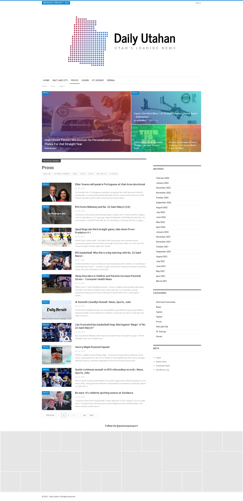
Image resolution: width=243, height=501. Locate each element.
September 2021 (163, 251)
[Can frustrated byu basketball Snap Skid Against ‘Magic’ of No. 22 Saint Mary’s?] (56, 332)
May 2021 (160, 271)
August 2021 (161, 256)
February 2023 (162, 178)
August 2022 (161, 207)
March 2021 (161, 281)
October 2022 (162, 198)
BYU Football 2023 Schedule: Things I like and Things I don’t (148, 145)
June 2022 (161, 217)
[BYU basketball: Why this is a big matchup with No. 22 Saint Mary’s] (56, 260)
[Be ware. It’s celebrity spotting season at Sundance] (56, 400)
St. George (98, 80)
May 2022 (160, 222)
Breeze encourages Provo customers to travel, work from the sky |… (182, 145)
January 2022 (162, 232)
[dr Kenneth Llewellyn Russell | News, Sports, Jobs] (56, 309)
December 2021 (163, 237)
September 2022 (163, 202)
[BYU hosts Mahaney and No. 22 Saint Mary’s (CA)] (56, 214)
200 (84, 415)
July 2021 (160, 261)
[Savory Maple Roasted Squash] (56, 354)
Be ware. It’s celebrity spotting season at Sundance (104, 392)
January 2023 (162, 183)
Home (46, 80)
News (75, 174)
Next (92, 415)
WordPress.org (162, 369)
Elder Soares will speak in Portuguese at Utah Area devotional (110, 184)
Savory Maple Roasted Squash (92, 347)
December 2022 (163, 188)
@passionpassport (127, 425)
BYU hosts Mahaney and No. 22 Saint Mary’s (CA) (102, 206)
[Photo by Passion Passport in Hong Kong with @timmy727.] (152, 441)
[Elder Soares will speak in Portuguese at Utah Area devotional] (56, 192)
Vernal (111, 80)
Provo (74, 80)
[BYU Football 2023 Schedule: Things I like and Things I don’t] (148, 138)
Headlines (47, 174)
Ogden (85, 80)
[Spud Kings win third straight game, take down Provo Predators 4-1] (56, 237)
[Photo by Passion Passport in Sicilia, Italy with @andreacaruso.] (142, 471)
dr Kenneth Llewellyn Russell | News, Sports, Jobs (103, 302)
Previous (50, 415)
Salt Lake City (60, 80)
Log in (158, 357)
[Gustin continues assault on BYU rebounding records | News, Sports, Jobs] (56, 377)
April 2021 (160, 276)
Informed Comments (62, 174)
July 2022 (160, 212)
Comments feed (163, 365)
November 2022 (163, 193)
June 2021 (161, 266)
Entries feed (161, 361)
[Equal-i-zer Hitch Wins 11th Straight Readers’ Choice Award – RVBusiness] (166, 107)
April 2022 (160, 227)
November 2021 (163, 242)
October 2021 (162, 247)
